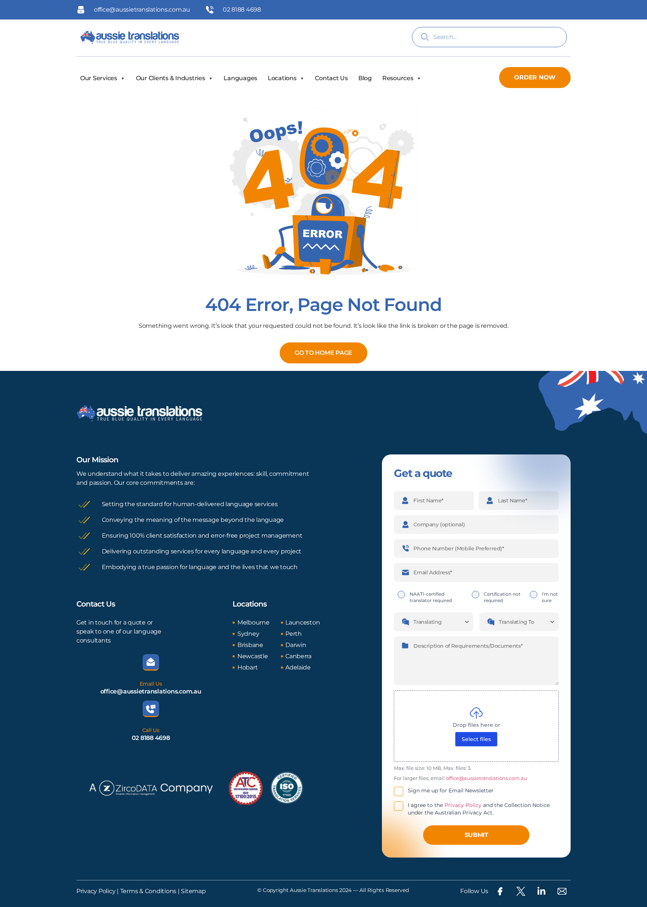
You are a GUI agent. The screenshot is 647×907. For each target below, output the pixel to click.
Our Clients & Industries (170, 78)
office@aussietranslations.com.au (150, 691)
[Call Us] (151, 709)
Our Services (98, 78)
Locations (282, 78)
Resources (397, 78)
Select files (476, 739)
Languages (240, 78)
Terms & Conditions (147, 891)
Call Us (151, 730)
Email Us (151, 683)
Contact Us (331, 78)
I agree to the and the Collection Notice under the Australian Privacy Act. (479, 809)
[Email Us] (151, 662)
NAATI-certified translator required (431, 597)
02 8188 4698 (151, 737)
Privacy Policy (463, 805)
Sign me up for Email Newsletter (450, 790)
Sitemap (193, 891)
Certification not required (502, 597)
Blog (365, 78)
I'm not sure (550, 597)
